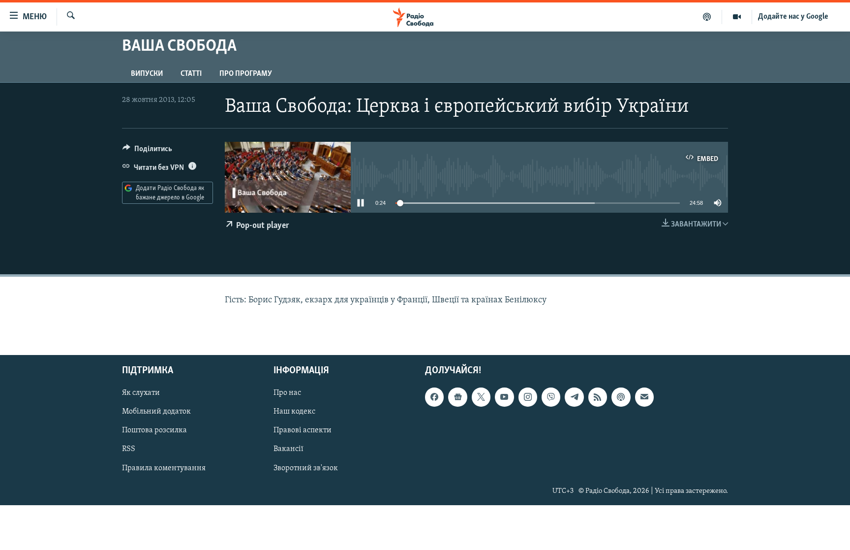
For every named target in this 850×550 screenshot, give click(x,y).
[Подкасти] (707, 17)
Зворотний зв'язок (305, 468)
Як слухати (141, 393)
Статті (191, 74)
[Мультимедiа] (737, 17)
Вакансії (288, 449)
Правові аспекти (302, 430)
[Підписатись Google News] (457, 397)
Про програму (245, 74)
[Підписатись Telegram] (574, 397)
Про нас (287, 393)
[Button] (147, 151)
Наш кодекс (294, 412)
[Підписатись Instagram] (527, 397)
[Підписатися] (644, 397)
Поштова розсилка (154, 430)
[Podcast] (620, 397)
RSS (128, 449)
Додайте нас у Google (793, 17)
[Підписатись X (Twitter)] (481, 397)
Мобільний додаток (156, 412)
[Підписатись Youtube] (504, 397)
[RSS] (597, 397)
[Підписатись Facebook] (434, 397)
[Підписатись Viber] (551, 397)
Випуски (147, 74)
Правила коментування (164, 468)
